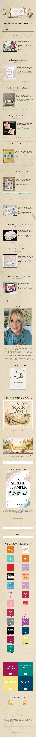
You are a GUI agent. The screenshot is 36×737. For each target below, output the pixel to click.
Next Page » (11, 301)
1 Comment (20, 37)
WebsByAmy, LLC (21, 732)
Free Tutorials (31, 81)
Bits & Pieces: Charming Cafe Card (18, 200)
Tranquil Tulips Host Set (30, 137)
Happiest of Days (31, 193)
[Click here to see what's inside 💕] (18, 429)
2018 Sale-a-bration (21, 165)
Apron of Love (23, 242)
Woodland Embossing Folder (29, 109)
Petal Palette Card (18, 35)
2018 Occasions (28, 53)
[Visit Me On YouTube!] (18, 326)
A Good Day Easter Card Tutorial (18, 249)
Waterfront (24, 109)
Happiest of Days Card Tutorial (18, 172)
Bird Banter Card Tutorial (18, 144)
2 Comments (20, 62)
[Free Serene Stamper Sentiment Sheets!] (18, 391)
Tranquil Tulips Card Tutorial (18, 116)
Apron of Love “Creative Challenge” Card (18, 224)
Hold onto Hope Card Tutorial (18, 60)
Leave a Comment (20, 90)
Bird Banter (25, 165)
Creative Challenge (27, 242)
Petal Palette (31, 53)
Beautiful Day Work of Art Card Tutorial (18, 276)
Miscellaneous (8, 53)
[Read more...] (22, 49)
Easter (25, 269)
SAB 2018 (31, 165)
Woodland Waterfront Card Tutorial (18, 88)
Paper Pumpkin (28, 269)
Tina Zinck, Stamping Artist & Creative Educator (18, 12)
